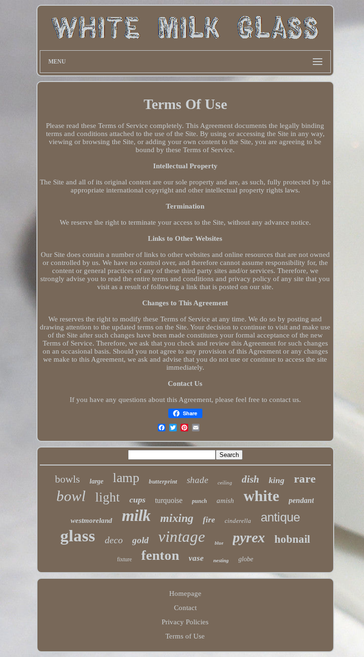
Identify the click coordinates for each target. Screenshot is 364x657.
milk (136, 515)
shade (197, 480)
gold (140, 540)
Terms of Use (185, 636)
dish (250, 479)
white (261, 495)
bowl (71, 496)
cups (137, 499)
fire (209, 519)
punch (199, 501)
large (96, 481)
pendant (301, 500)
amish (225, 500)
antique (280, 517)
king (276, 480)
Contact (185, 607)
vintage (181, 536)
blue (219, 543)
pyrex (249, 537)
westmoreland (91, 520)
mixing (176, 518)
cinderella (238, 520)
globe (245, 559)
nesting (221, 560)
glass (77, 536)
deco (114, 540)
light (107, 497)
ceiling (225, 482)
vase (196, 558)
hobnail (292, 539)
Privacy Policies (185, 622)
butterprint (163, 481)
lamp (126, 477)
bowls (67, 479)
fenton (160, 555)
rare (305, 478)
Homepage (185, 593)
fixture (124, 559)
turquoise (168, 500)
